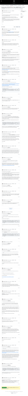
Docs (16, 391)
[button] (19, 10)
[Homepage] (14, 1)
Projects (16, 5)
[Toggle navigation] (1, 1)
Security (10, 391)
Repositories (7, 5)
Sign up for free (4, 387)
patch (8, 71)
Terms (6, 391)
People (23, 5)
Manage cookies (21, 391)
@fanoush (9, 30)
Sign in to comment (6, 388)
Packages (20, 5)
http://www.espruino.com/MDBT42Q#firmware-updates (8, 165)
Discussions (12, 5)
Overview (3, 5)
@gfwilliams (13, 134)
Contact (18, 391)
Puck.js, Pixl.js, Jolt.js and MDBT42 (23, 11)
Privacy (8, 391)
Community (14, 391)
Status (12, 391)
